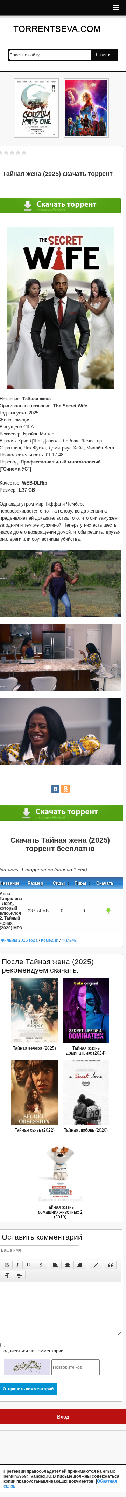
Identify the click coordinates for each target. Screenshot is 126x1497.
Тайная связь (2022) (35, 1130)
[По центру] (67, 1265)
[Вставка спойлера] (19, 1275)
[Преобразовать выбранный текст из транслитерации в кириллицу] (7, 1275)
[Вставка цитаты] (110, 1265)
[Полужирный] (7, 1265)
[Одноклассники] (65, 789)
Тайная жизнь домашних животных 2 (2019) (60, 1212)
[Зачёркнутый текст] (41, 1265)
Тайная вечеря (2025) (34, 1048)
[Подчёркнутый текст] (28, 1265)
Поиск (103, 54)
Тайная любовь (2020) (86, 1130)
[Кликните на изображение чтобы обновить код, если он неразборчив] (27, 1367)
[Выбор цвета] (96, 1265)
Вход (63, 1417)
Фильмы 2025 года (19, 940)
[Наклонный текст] (17, 1265)
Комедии (49, 940)
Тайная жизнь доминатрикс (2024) (86, 1051)
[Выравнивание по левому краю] (55, 1265)
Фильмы (70, 940)
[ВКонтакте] (55, 789)
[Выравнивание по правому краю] (80, 1265)
